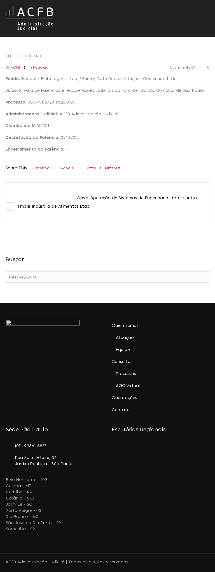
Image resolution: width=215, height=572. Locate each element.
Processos (126, 374)
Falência (40, 67)
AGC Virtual (128, 386)
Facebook (42, 168)
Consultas (122, 362)
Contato (121, 410)
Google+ (68, 168)
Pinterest (112, 168)
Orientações (124, 398)
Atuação (125, 338)
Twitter (90, 168)
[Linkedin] (186, 562)
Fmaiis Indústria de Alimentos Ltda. (54, 206)
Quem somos (125, 326)
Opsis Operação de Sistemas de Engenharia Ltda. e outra (137, 198)
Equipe (123, 350)
